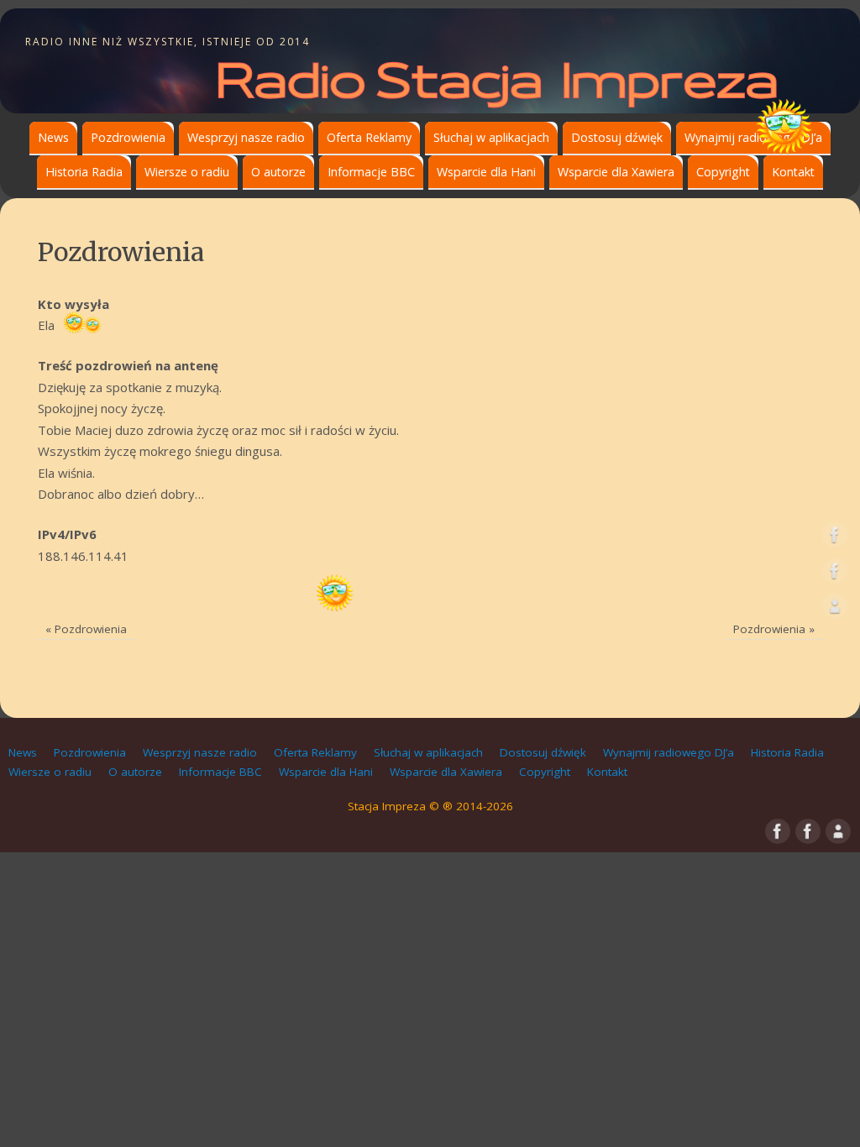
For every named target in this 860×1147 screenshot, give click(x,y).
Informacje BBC (371, 172)
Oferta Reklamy (369, 137)
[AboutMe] (834, 610)
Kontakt (793, 172)
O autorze (278, 172)
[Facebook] (834, 538)
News (53, 137)
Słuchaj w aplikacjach (491, 137)
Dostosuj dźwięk (617, 137)
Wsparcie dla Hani (486, 172)
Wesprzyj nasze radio (246, 137)
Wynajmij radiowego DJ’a (753, 137)
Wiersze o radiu (186, 172)
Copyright (723, 172)
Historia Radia (84, 172)
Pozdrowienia (128, 137)
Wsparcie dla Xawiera (616, 172)
